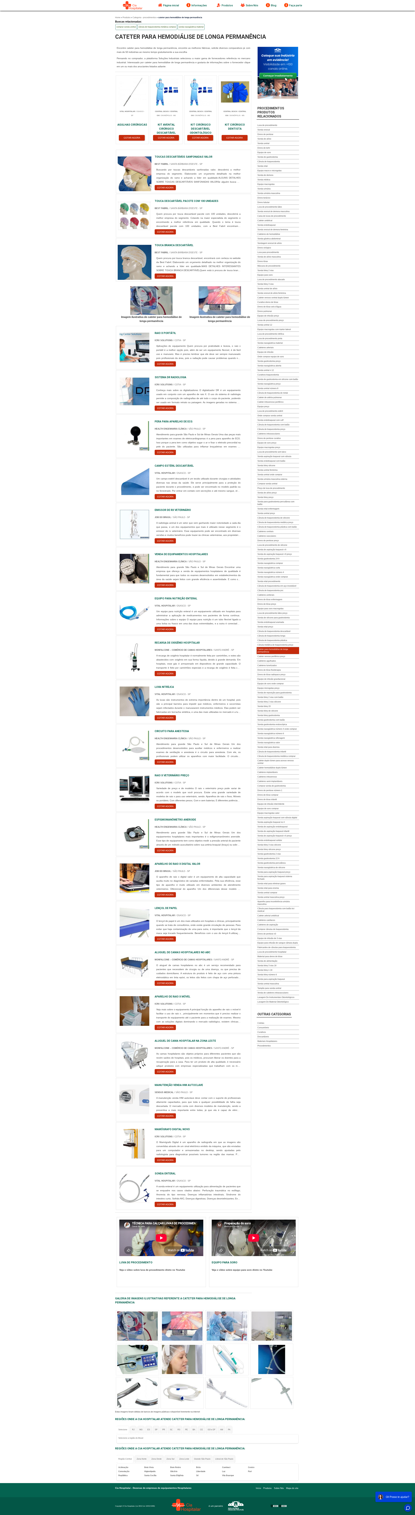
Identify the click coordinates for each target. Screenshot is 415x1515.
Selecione (122, 1429)
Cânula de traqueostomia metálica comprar (276, 756)
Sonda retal (262, 166)
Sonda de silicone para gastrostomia (273, 618)
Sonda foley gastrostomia (268, 715)
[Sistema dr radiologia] (134, 392)
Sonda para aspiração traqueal (271, 979)
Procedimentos (264, 1046)
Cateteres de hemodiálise (268, 234)
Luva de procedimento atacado (271, 279)
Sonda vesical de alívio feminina (271, 293)
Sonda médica (263, 180)
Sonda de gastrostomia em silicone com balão (277, 379)
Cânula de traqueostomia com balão (273, 425)
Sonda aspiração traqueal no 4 (271, 822)
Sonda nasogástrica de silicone (271, 867)
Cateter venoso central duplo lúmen (273, 298)
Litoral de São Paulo (224, 1459)
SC (171, 1429)
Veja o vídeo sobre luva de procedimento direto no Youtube (152, 1270)
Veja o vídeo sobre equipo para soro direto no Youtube (242, 1270)
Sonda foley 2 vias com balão (270, 697)
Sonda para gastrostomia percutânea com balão (275, 503)
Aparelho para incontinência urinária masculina (273, 902)
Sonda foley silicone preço (269, 849)
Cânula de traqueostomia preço (271, 429)
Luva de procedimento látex (269, 207)
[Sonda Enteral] (134, 1188)
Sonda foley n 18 (264, 970)
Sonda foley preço (265, 497)
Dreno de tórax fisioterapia (269, 670)
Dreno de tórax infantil (267, 799)
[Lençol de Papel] (134, 922)
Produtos (227, 5)
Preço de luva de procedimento (271, 488)
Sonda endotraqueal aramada (270, 622)
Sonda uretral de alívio (267, 288)
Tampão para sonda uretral (269, 988)
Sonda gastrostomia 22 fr (268, 858)
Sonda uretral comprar (267, 893)
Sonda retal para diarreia (268, 747)
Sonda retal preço (265, 627)
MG (140, 1429)
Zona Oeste (156, 1459)
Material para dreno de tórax (269, 956)
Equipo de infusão (265, 352)
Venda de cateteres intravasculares (272, 993)
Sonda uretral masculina (268, 984)
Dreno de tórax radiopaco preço (271, 674)
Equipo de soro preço (266, 443)
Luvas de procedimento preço (270, 320)
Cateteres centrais (265, 531)
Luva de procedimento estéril (270, 411)
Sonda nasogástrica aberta (269, 366)
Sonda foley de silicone (267, 711)
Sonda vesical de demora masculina (273, 211)
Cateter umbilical (264, 220)
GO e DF (211, 1429)
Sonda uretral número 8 (267, 388)
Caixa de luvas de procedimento (271, 216)
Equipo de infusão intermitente (270, 804)
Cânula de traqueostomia (268, 161)
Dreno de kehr (263, 148)
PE (186, 1429)
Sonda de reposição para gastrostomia (274, 693)
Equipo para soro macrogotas (270, 608)
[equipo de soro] (271, 1392)
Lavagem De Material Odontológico (273, 1002)
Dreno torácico (263, 198)
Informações (199, 5)
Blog (273, 5)
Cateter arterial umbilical (268, 916)
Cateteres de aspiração (267, 925)
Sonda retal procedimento (268, 581)
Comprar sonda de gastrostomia (271, 786)
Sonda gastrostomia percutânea (271, 863)
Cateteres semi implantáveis (269, 781)
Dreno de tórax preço (266, 604)
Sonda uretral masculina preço (271, 897)
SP (156, 1429)
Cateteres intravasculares (268, 434)
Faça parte (295, 5)
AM (221, 1429)
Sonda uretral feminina (267, 470)
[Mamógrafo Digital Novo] (134, 1144)
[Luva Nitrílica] (134, 701)
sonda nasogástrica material (191, 27)
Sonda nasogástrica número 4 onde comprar (277, 729)
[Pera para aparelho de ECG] (134, 436)
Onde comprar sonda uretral (269, 415)
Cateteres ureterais (265, 595)
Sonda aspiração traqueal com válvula (274, 456)
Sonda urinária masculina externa (272, 479)
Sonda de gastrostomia (267, 157)
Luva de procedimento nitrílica (270, 334)
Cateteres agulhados (266, 661)
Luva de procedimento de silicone (272, 545)
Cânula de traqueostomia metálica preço (275, 522)
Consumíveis (263, 1027)
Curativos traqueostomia (268, 375)
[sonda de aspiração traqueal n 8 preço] (137, 1326)
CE (201, 1429)
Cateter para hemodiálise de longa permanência (272, 650)
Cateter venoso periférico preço (271, 656)
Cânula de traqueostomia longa (271, 636)
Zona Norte (142, 1459)
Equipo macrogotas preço (268, 447)
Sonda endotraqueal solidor (269, 840)
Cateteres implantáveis (267, 772)
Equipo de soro (264, 152)
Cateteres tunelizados (267, 665)
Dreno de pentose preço (268, 540)
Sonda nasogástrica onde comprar (272, 577)
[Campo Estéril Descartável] (134, 480)
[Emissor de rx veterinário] (134, 524)
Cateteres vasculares (266, 536)
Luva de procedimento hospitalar (271, 952)
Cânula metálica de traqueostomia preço (275, 645)
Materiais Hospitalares (267, 1041)
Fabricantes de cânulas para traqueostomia (276, 947)
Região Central (125, 1459)
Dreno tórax (262, 261)
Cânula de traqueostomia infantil (271, 752)
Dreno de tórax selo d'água (269, 307)
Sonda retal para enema (268, 888)
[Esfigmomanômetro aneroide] (134, 834)
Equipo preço (263, 406)
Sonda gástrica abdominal (269, 239)
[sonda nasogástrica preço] (227, 1359)
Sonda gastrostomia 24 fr (268, 559)
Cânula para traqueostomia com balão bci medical (275, 909)
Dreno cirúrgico (264, 248)
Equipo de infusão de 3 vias (269, 938)
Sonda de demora (265, 175)
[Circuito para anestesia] (134, 745)
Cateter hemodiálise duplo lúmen (272, 768)
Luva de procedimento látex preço (272, 613)
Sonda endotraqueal (266, 225)
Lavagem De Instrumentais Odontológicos (275, 997)
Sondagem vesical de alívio (269, 243)
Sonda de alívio (264, 139)
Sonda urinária (264, 189)
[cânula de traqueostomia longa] (182, 1326)
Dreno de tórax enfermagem (269, 599)
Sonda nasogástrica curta (268, 568)
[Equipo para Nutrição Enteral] (134, 613)
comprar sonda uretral (126, 27)
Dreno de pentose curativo (269, 438)
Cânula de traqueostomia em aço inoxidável (276, 586)
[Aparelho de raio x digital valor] (134, 878)
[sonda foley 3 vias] (227, 1392)
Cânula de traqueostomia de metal (272, 393)
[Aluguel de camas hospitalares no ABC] (134, 967)
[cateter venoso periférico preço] (137, 1359)
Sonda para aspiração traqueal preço (273, 872)
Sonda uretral (263, 143)
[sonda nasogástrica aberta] (271, 1326)
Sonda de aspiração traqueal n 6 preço (274, 836)
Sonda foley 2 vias (265, 270)
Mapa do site (292, 1488)
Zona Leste (184, 1459)
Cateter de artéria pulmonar (269, 397)
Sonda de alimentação (267, 961)
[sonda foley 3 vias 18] (227, 1326)
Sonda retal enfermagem (268, 509)
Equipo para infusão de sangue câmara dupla (277, 943)
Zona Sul (170, 1459)
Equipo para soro (265, 275)
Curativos (261, 1032)
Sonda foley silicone (266, 465)
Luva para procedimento (268, 252)
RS (179, 1429)
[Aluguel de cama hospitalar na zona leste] (134, 1055)
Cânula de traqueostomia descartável (273, 631)
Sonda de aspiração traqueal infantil (273, 831)
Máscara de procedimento (268, 266)
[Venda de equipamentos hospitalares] (134, 568)
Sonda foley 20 (264, 706)
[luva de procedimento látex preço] (182, 1392)
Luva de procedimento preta (269, 338)
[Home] (133, 5)
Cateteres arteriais (265, 347)
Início (258, 1488)
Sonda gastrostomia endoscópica (272, 724)
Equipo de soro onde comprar (270, 683)
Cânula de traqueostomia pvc (270, 590)
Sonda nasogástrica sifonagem (271, 738)
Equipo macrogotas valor (268, 813)
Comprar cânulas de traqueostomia (273, 929)
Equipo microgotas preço (268, 688)
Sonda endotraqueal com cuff (270, 420)
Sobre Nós (252, 5)
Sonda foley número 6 (267, 974)
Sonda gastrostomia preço (269, 361)
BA (194, 1429)
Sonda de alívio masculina (269, 257)
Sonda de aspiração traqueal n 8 (271, 549)
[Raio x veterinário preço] (134, 790)
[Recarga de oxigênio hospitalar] (134, 657)
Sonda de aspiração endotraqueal (272, 827)
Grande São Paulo (202, 1459)
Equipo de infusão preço (268, 316)
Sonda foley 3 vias (265, 284)
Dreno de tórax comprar (267, 795)
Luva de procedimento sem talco (271, 452)
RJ (133, 1429)
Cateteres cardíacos (266, 920)
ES (148, 1429)
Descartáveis (263, 1037)
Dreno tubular (263, 202)
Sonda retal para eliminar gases (271, 883)
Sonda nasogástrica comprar (270, 563)
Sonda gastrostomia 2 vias (269, 854)
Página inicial (171, 5)
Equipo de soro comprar (268, 808)
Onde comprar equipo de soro (270, 356)
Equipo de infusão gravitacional (271, 679)
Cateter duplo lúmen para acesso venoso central (275, 761)
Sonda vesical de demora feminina (272, 229)
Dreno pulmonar (264, 311)
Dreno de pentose (265, 134)
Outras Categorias (274, 1014)
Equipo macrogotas (266, 184)
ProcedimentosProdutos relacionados (270, 112)
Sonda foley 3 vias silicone (269, 845)
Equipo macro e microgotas (269, 170)
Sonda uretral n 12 (265, 370)
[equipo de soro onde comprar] (137, 1392)
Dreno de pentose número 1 (269, 790)
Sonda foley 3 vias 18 (266, 965)
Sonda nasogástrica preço (269, 384)
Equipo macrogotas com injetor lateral (274, 329)
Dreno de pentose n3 (266, 934)
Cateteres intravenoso (267, 777)
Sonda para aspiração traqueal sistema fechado (274, 877)
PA (229, 1429)
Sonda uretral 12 (264, 325)
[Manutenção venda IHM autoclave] (134, 1099)
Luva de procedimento (267, 125)
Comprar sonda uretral (267, 484)
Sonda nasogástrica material (270, 343)
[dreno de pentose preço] (182, 1359)
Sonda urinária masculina (268, 193)
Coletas (260, 1023)
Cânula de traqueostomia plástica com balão (277, 527)
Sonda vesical (263, 130)
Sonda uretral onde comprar (269, 474)
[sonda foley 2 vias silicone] (271, 1359)
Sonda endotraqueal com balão (271, 461)
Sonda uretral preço (266, 513)
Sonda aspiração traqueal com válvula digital (277, 817)
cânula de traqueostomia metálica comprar (157, 27)
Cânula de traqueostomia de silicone (273, 518)
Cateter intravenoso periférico (270, 402)
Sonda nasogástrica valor (268, 742)
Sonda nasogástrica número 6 (270, 733)
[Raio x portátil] (134, 347)
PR (163, 1429)
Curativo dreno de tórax (267, 302)
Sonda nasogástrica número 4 (270, 572)
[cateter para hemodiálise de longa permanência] (151, 300)
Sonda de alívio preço (267, 493)
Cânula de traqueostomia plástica (272, 640)
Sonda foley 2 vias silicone (269, 702)
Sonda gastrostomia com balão (271, 720)
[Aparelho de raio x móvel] (134, 1011)
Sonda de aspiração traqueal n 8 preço (274, 554)
